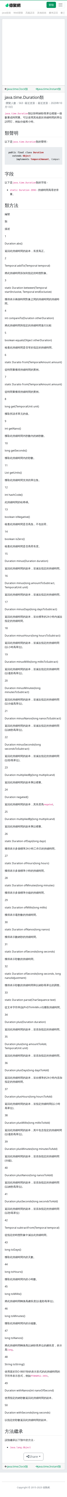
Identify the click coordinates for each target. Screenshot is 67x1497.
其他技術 (41, 12)
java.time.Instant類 (49, 89)
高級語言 (30, 12)
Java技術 (6, 12)
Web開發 (18, 12)
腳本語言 (53, 12)
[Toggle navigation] (60, 5)
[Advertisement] (33, 52)
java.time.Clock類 (17, 89)
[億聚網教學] (13, 5)
